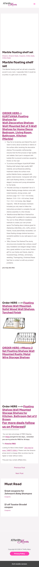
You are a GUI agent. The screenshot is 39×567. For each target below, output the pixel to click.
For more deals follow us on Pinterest (18, 424)
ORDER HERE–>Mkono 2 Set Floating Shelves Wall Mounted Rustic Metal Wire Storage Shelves (18, 352)
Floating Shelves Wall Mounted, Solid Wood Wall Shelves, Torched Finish (18, 307)
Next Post (19, 473)
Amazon (5, 56)
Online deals (30, 56)
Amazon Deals (13, 56)
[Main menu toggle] (34, 4)
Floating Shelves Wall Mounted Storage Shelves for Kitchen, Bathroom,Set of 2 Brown (19, 413)
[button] (19, 554)
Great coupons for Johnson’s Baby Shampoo (18, 492)
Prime (8, 437)
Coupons (22, 56)
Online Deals (6, 58)
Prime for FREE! (10, 443)
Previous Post (19, 468)
